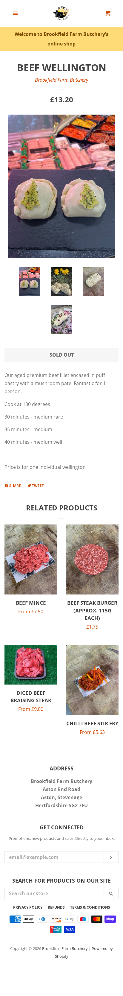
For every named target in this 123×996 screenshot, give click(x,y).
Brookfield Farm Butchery (61, 80)
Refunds (56, 907)
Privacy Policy (27, 907)
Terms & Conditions (90, 907)
